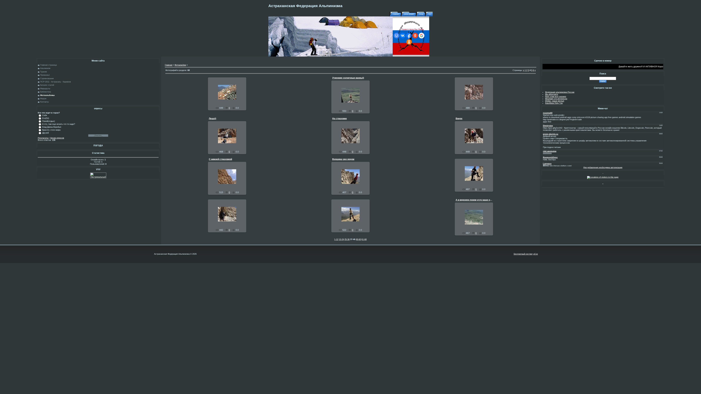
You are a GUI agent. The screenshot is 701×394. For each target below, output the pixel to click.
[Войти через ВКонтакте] (402, 35)
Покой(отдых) (48, 121)
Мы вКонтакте (551, 94)
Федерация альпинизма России (559, 92)
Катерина (229, 95)
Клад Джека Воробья (51, 127)
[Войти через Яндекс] (415, 35)
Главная (396, 14)
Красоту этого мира (51, 130)
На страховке (339, 118)
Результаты (43, 138)
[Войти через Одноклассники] (409, 42)
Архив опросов (57, 138)
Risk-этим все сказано (555, 96)
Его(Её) (45, 118)
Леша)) (212, 118)
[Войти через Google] (421, 35)
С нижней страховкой (220, 159)
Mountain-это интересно (556, 99)
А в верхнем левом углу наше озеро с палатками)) (483, 200)
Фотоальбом (180, 65)
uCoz (535, 254)
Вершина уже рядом (343, 159)
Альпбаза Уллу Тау (554, 103)
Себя (44, 115)
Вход (421, 14)
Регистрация (409, 14)
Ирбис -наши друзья (554, 101)
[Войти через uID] (396, 35)
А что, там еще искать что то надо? (58, 124)
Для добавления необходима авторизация (602, 167)
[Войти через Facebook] (409, 35)
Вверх (459, 118)
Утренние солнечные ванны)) (348, 78)
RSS (429, 14)
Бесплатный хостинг (523, 254)
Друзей (45, 133)
